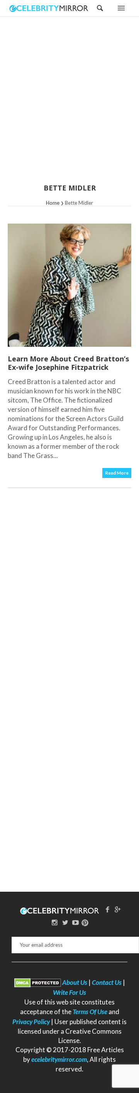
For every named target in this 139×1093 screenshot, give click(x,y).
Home (52, 203)
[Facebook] (107, 909)
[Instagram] (54, 922)
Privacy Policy (31, 1022)
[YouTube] (75, 922)
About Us (74, 982)
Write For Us (69, 992)
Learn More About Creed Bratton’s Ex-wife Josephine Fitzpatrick (68, 363)
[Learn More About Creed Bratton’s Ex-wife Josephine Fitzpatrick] (69, 285)
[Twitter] (65, 922)
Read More (117, 473)
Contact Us (107, 982)
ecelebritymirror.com (59, 1059)
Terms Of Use (90, 1012)
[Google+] (117, 909)
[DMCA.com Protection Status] (37, 982)
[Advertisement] (69, 105)
